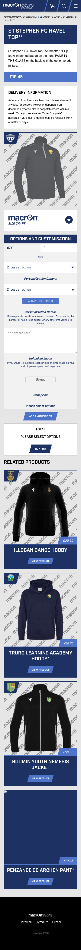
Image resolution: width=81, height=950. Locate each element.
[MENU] (75, 6)
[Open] (69, 220)
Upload (40, 380)
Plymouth (41, 922)
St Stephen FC (30, 17)
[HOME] (40, 915)
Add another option (40, 301)
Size (40, 257)
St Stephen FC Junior (50, 17)
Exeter (56, 922)
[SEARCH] (64, 6)
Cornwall (26, 922)
